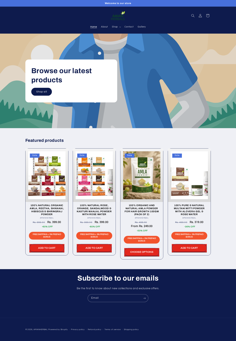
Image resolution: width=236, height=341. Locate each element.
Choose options (141, 252)
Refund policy (94, 330)
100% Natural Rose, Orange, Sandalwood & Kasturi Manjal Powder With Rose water (94, 210)
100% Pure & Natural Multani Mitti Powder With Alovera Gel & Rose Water (189, 210)
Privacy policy (77, 330)
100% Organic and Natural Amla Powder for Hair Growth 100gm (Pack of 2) (142, 210)
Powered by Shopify (58, 329)
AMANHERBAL (41, 329)
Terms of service (113, 330)
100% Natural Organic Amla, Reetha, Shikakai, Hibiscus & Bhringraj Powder (47, 210)
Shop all (41, 91)
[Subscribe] (144, 298)
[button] (116, 26)
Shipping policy (131, 330)
